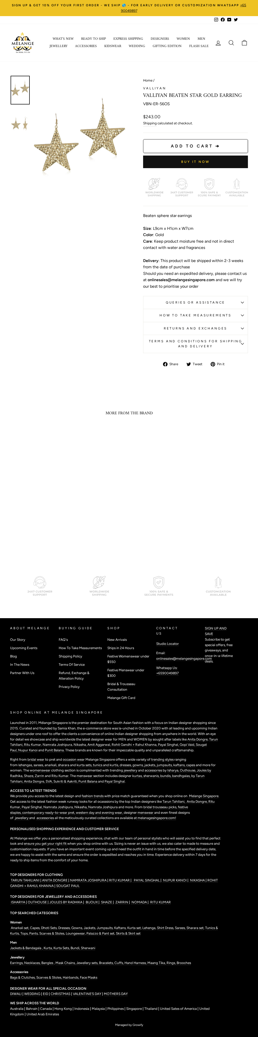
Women (183, 39)
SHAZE (106, 902)
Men (201, 39)
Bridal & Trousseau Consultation (121, 686)
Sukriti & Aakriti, (65, 781)
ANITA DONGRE (55, 880)
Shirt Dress (165, 928)
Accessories (86, 46)
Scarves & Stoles (51, 933)
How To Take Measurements (195, 315)
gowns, (138, 765)
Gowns (76, 928)
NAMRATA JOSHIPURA (88, 880)
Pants (33, 933)
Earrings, (17, 963)
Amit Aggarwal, (99, 745)
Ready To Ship (93, 39)
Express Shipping (128, 39)
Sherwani (88, 948)
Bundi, (76, 948)
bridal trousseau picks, (160, 807)
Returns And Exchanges (196, 328)
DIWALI (16, 994)
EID (45, 994)
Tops (24, 933)
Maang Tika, (157, 963)
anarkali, (51, 765)
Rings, (172, 963)
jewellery (130, 770)
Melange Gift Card (121, 698)
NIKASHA (197, 880)
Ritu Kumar (32, 745)
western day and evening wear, (100, 812)
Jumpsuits (105, 928)
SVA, (49, 781)
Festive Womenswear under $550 (128, 659)
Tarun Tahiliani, (174, 801)
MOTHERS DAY (116, 994)
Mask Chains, (65, 963)
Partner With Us (22, 673)
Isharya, (173, 770)
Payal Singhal (115, 781)
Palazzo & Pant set (100, 933)
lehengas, (26, 765)
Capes (34, 928)
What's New (63, 39)
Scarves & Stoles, (49, 977)
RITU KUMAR (120, 880)
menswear (85, 776)
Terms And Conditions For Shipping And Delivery (195, 343)
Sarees (180, 928)
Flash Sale (199, 46)
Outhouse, (188, 770)
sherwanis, (151, 776)
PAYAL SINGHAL (146, 880)
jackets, (150, 765)
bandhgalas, (181, 776)
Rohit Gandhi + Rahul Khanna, (135, 745)
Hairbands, (71, 977)
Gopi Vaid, (188, 745)
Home (147, 80)
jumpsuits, (165, 765)
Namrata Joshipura (57, 745)
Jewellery (59, 46)
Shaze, (29, 776)
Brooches (184, 963)
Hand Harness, (135, 963)
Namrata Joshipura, (58, 807)
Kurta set (134, 928)
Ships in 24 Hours (120, 648)
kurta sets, (85, 765)
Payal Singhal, (169, 745)
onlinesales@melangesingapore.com (184, 658)
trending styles (162, 759)
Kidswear (112, 46)
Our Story (17, 640)
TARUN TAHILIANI (25, 880)
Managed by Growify (129, 1025)
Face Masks (88, 977)
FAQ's (63, 640)
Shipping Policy (70, 656)
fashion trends (93, 796)
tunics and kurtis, (106, 765)
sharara (64, 765)
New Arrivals (117, 640)
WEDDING (32, 994)
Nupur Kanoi (28, 750)
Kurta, (48, 948)
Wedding (137, 46)
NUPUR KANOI (174, 880)
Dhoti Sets (49, 928)
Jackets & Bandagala (26, 948)
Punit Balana (88, 781)
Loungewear (75, 933)
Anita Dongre (197, 739)
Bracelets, (106, 963)
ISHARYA (18, 902)
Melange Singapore (203, 796)
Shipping (150, 123)
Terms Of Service (72, 664)
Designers (160, 39)
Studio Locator (167, 644)
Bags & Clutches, (23, 977)
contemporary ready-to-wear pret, (49, 812)
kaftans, (179, 765)
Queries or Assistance (195, 302)
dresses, (126, 765)
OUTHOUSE (38, 902)
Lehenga (148, 928)
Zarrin (40, 776)
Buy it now (195, 162)
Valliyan (154, 88)
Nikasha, (80, 745)
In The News (19, 664)
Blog (13, 656)
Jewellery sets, (87, 963)
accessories (153, 770)
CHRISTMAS (60, 994)
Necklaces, (32, 963)
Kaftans (120, 928)
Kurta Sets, (62, 948)
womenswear (40, 770)
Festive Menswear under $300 (125, 673)
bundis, (166, 776)
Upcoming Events (23, 648)
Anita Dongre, (35, 781)
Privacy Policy (69, 687)
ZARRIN (122, 902)
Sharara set (195, 928)
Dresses (64, 928)
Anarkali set (19, 928)
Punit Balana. (54, 750)
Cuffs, (119, 963)
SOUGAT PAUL (68, 886)
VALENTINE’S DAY (87, 994)
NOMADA (139, 902)
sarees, (39, 765)
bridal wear (35, 759)
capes (191, 765)
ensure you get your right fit (45, 843)
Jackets (89, 928)
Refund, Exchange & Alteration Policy (74, 675)
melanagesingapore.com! (156, 818)
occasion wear (74, 759)
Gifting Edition (167, 46)
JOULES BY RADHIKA (66, 902)
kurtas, (137, 776)
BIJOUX (92, 902)
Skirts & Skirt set (128, 933)
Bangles (47, 963)
